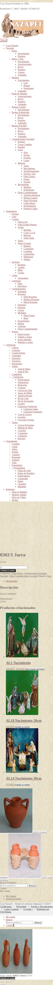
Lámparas (16, 281)
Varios (15, 422)
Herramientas (30, 206)
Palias (20, 481)
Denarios (22, 305)
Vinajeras (16, 361)
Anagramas (23, 278)
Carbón (21, 267)
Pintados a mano (25, 342)
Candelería (17, 374)
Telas (14, 462)
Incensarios (17, 363)
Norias (27, 155)
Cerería (15, 219)
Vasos (20, 240)
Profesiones (29, 190)
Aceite (21, 227)
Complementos (19, 289)
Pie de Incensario (26, 401)
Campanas (22, 433)
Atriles (15, 366)
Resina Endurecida (20, 112)
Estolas (15, 452)
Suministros (11, 211)
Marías (21, 323)
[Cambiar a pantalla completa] (4, 981)
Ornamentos (11, 441)
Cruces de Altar (25, 390)
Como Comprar (11, 909)
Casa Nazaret (12, 45)
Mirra (20, 270)
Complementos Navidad (23, 139)
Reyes (20, 67)
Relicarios (22, 385)
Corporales (23, 478)
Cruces (21, 310)
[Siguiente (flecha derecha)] (4, 984)
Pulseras (21, 307)
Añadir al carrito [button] (22, 727)
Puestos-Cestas (30, 208)
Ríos (26, 152)
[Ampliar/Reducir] (1, 981)
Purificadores (24, 476)
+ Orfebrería (17, 377)
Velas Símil (29, 238)
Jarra (49, 576)
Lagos (26, 160)
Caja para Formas (26, 420)
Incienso (16, 262)
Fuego (26, 179)
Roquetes (16, 457)
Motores (21, 163)
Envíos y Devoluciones (42, 906)
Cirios (14, 275)
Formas (15, 214)
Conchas (22, 430)
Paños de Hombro (26, 473)
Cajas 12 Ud (29, 232)
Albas (14, 449)
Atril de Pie (23, 371)
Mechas (27, 235)
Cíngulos (22, 484)
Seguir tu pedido (13, 899)
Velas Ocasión (24, 243)
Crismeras (22, 436)
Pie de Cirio (23, 398)
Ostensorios (23, 382)
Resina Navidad (19, 125)
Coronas (21, 387)
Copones (16, 350)
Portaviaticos (24, 379)
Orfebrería (10, 345)
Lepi (26, 83)
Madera (15, 77)
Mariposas (28, 256)
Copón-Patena (18, 353)
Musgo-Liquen (30, 198)
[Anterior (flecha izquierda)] (1, 984)
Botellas (27, 230)
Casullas (16, 444)
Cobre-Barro (29, 203)
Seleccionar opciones (34, 669)
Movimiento (29, 168)
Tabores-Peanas (25, 395)
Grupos (21, 72)
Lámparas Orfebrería (27, 406)
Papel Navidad (30, 200)
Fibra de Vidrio (19, 497)
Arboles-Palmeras (32, 195)
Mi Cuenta (11, 896)
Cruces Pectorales (26, 425)
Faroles (27, 182)
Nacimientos (23, 53)
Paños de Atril (24, 470)
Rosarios (22, 294)
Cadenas (22, 326)
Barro (14, 51)
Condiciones (6, 906)
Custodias (16, 355)
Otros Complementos (27, 192)
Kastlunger (29, 88)
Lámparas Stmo (31, 409)
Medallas (22, 313)
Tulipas (27, 259)
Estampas (22, 291)
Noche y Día (29, 174)
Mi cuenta (10, 917)
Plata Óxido (29, 315)
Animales (22, 75)
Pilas (20, 283)
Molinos (27, 187)
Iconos (15, 331)
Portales (21, 142)
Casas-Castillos (25, 144)
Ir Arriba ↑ (28, 909)
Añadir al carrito (8, 570)
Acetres (21, 403)
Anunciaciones (25, 64)
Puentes (21, 147)
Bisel (26, 318)
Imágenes (10, 489)
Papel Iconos (24, 334)
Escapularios (23, 321)
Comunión (28, 248)
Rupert (27, 85)
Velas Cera (23, 222)
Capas (15, 446)
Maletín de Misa (25, 428)
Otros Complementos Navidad (23, 576)
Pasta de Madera (19, 93)
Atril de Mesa (24, 369)
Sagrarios (16, 358)
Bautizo (27, 246)
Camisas (16, 454)
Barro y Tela (17, 59)
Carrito (10, 925)
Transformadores (31, 171)
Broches (21, 438)
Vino (14, 216)
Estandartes (17, 465)
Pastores (21, 56)
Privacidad (21, 906)
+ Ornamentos (18, 468)
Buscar (32, 885)
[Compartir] (7, 981)
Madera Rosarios (31, 299)
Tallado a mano (25, 337)
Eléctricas (22, 286)
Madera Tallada (19, 494)
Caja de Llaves (25, 414)
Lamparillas (29, 254)
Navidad (10, 48)
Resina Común (19, 107)
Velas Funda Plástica (27, 224)
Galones (15, 460)
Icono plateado (24, 339)
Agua (20, 150)
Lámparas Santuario (33, 412)
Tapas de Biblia (25, 393)
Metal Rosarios (31, 302)
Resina (15, 500)
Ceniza (21, 272)
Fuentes (27, 158)
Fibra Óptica (29, 176)
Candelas (28, 251)
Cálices (15, 347)
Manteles (22, 486)
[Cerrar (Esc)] (10, 981)
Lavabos (22, 417)
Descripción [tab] (11, 581)
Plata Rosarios (30, 297)
